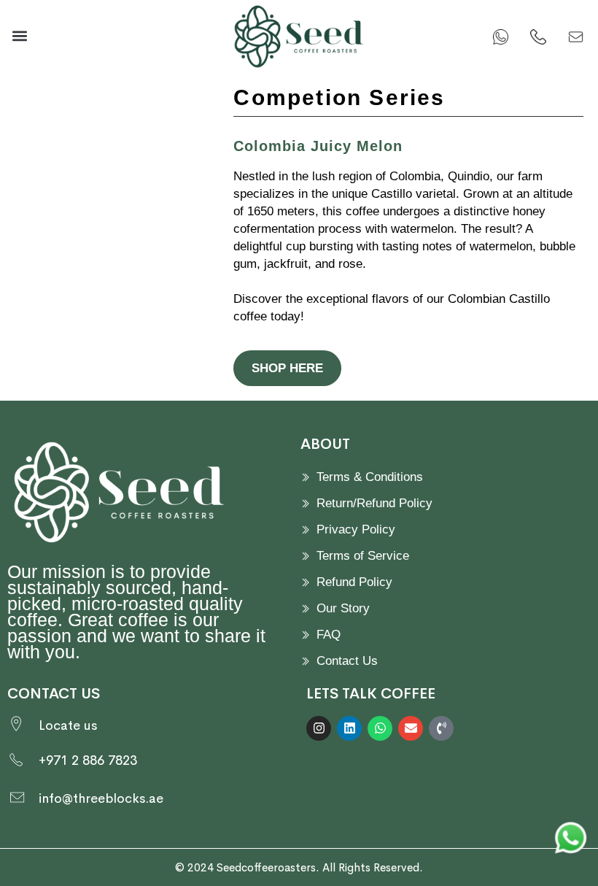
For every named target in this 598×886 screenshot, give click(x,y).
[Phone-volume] (441, 728)
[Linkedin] (349, 728)
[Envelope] (410, 728)
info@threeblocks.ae (101, 798)
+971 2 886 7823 (88, 760)
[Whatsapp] (380, 728)
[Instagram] (318, 728)
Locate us (68, 725)
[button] (19, 36)
